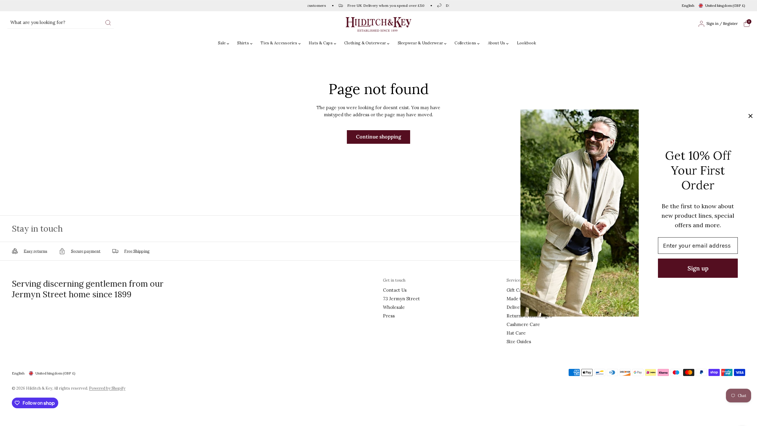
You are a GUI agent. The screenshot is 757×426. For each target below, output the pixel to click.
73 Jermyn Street (401, 298)
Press (389, 316)
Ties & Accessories (279, 43)
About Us (496, 43)
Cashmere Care (523, 324)
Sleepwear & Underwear (420, 43)
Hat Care (516, 333)
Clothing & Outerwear (365, 43)
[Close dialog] (750, 116)
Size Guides (519, 341)
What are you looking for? (37, 22)
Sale (222, 43)
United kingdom (725, 5)
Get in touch (394, 280)
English (688, 5)
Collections (465, 43)
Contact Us (395, 290)
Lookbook (526, 43)
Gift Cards (517, 290)
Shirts (243, 43)
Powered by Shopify (107, 388)
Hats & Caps (321, 43)
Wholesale (394, 307)
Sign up (698, 268)
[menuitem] (225, 43)
